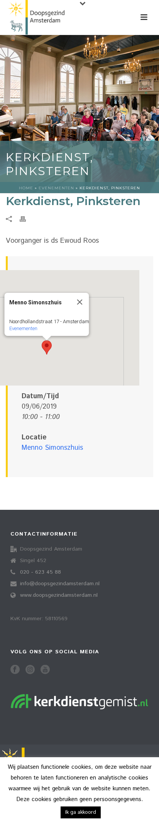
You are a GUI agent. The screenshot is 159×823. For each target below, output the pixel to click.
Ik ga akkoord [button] (80, 812)
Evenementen (56, 187)
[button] (47, 347)
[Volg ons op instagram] (30, 670)
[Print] (27, 219)
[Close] (80, 302)
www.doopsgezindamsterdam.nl (59, 595)
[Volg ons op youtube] (45, 670)
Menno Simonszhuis (52, 448)
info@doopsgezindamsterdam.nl (60, 583)
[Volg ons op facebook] (15, 670)
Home (26, 187)
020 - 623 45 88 (40, 572)
